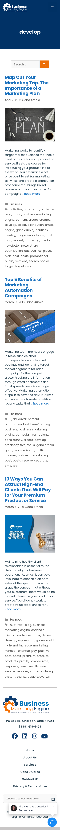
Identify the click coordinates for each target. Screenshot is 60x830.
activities (15, 209)
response (11, 666)
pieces (47, 251)
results (34, 666)
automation (13, 424)
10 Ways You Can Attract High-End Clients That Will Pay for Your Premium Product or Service (28, 490)
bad (26, 424)
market (18, 240)
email (49, 225)
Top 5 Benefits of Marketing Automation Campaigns (23, 288)
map (8, 240)
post (15, 256)
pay (34, 651)
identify (10, 235)
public (9, 261)
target (9, 266)
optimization (14, 251)
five (22, 445)
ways (40, 677)
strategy (36, 671)
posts (24, 256)
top (15, 466)
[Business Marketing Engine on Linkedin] (24, 736)
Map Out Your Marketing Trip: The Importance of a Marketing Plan (26, 85)
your (30, 266)
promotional (39, 256)
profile (23, 661)
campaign (23, 435)
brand (17, 214)
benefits (36, 424)
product (42, 656)
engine (9, 230)
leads (18, 450)
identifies (41, 230)
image (21, 235)
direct (22, 225)
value (32, 677)
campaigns (40, 435)
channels (37, 630)
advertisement (28, 419)
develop (10, 225)
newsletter (12, 246)
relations (21, 261)
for (32, 640)
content (21, 220)
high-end (11, 645)
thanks (21, 677)
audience (47, 209)
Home (30, 750)
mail (49, 235)
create (33, 220)
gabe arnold (24, 230)
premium (28, 656)
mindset (10, 651)
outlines (36, 251)
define (46, 635)
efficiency (12, 445)
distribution (36, 225)
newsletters (29, 246)
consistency (13, 440)
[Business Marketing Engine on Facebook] (15, 736)
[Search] (44, 64)
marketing (32, 240)
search (34, 261)
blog (8, 214)
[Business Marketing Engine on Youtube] (44, 736)
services (22, 671)
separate (40, 460)
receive (27, 460)
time (8, 466)
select (44, 666)
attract (18, 625)
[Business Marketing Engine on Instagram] (34, 736)
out (26, 251)
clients (9, 635)
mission (28, 450)
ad (37, 209)
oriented (24, 651)
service (10, 671)
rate (45, 661)
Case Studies (30, 772)
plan (8, 256)
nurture (23, 455)
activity (29, 209)
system (10, 677)
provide (35, 661)
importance (35, 235)
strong (48, 671)
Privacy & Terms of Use (30, 786)
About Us (30, 757)
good (8, 450)
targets (20, 266)
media (45, 240)
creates (44, 220)
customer (33, 635)
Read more (32, 194)
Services (30, 765)
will (48, 677)
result (24, 666)
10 (10, 625)
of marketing (38, 455)
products (11, 661)
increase (25, 645)
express (23, 640)
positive (43, 651)
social (44, 261)
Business (15, 204)
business (11, 429)
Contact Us (30, 779)
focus (31, 445)
